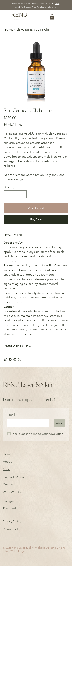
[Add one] (23, 194)
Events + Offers (13, 477)
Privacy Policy (12, 521)
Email (12, 415)
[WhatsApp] (5, 359)
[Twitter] (19, 359)
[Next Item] (63, 70)
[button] (52, 16)
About (7, 461)
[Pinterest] (15, 359)
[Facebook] (10, 359)
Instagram (9, 501)
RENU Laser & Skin (27, 384)
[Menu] (63, 16)
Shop (6, 469)
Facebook (10, 508)
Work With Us (12, 492)
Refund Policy (12, 529)
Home (7, 454)
